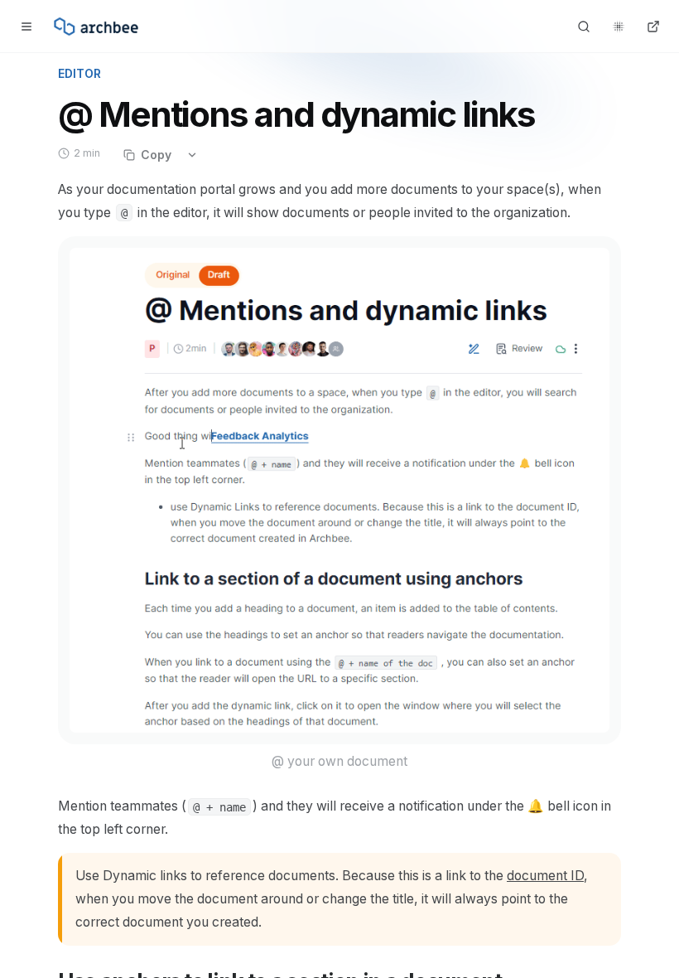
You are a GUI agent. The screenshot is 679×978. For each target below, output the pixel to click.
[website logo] (96, 26)
